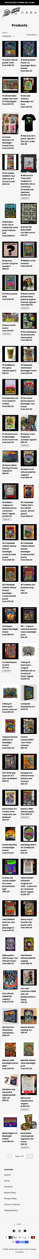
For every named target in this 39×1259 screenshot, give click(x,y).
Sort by (4, 33)
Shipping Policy (11, 1210)
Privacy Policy (10, 1198)
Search (7, 1175)
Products (8, 1186)
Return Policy (10, 1192)
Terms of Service (12, 1204)
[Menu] (35, 12)
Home (7, 1180)
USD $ (18, 1224)
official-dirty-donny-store (19, 1249)
